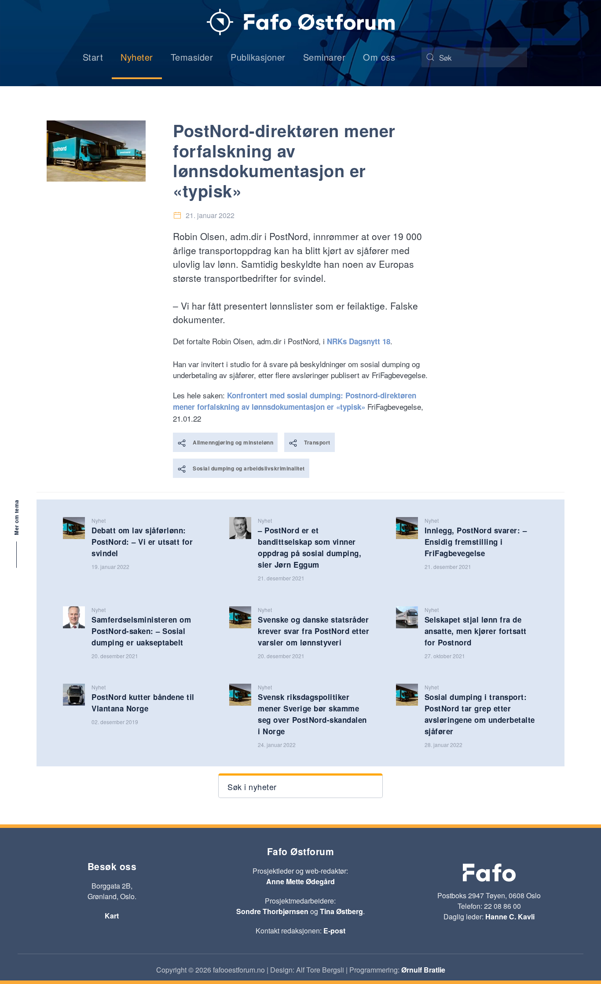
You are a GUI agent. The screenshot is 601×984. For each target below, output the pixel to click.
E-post (334, 931)
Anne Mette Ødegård (300, 881)
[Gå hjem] (301, 22)
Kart (112, 916)
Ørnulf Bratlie (423, 970)
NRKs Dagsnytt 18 (358, 341)
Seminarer (324, 57)
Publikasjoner (258, 57)
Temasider (192, 57)
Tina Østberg (341, 911)
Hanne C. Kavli (510, 916)
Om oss (379, 57)
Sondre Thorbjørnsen (272, 911)
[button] (300, 785)
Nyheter (137, 57)
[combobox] (474, 57)
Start (93, 57)
